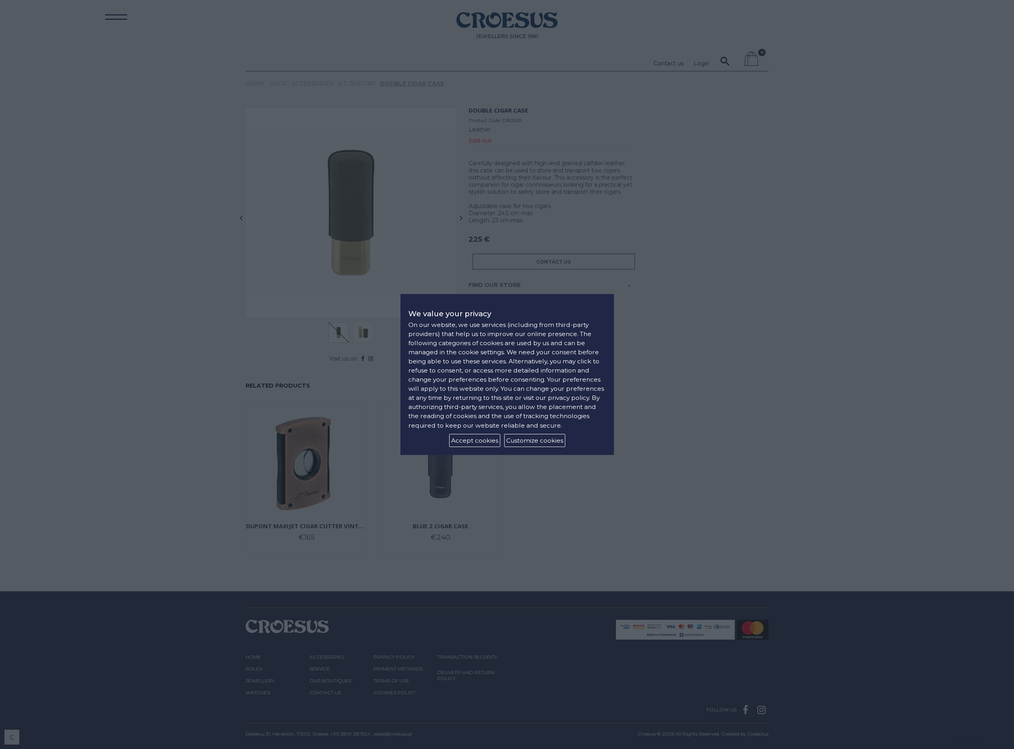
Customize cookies (534, 440)
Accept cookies (474, 440)
